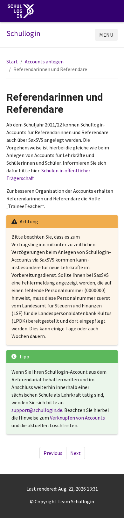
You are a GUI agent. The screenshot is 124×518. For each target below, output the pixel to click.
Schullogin (23, 33)
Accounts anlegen (44, 61)
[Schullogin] (22, 11)
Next (75, 453)
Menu (106, 35)
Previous (53, 453)
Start (12, 61)
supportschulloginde (36, 410)
